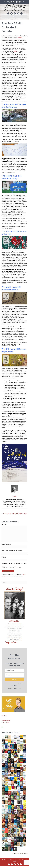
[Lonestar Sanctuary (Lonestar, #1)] (3, 825)
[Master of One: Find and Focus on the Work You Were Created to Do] (3, 779)
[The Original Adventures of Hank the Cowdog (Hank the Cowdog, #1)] (15, 756)
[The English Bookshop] (3, 783)
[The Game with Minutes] (12, 760)
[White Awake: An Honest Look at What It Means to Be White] (6, 811)
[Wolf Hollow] (6, 760)
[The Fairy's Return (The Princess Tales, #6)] (21, 826)
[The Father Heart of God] (9, 765)
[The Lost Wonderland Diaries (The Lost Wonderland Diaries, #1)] (15, 839)
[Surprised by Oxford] (3, 770)
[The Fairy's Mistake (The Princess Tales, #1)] (21, 835)
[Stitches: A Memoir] (12, 774)
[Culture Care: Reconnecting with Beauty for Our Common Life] (21, 802)
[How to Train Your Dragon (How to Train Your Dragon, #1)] (12, 816)
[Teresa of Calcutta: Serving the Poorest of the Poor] (21, 830)
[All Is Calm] (15, 821)
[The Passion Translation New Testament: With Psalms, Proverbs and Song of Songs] (15, 746)
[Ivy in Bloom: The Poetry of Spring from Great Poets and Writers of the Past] (3, 844)
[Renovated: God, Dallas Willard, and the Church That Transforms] (9, 755)
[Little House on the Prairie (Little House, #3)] (9, 825)
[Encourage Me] (6, 769)
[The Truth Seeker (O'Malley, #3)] (6, 821)
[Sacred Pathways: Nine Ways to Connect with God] (3, 788)
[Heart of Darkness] (21, 839)
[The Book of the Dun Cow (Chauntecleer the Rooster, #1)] (18, 793)
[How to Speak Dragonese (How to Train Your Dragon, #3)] (3, 816)
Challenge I (16, 51)
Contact (4, 718)
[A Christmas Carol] (18, 802)
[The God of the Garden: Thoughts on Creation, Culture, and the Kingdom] (3, 793)
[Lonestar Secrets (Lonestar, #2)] (24, 821)
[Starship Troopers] (24, 798)
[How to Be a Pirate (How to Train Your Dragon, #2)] (6, 816)
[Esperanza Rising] (9, 811)
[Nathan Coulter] (24, 788)
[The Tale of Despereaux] (24, 844)
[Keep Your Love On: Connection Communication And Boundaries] (3, 765)
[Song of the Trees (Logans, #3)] (18, 811)
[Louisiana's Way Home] (6, 802)
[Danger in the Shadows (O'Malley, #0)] (15, 816)
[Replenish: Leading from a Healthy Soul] (21, 742)
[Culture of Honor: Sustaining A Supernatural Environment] (12, 765)
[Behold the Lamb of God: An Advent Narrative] (12, 802)
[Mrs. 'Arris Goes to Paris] (9, 779)
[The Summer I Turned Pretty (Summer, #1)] (15, 760)
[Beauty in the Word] (18, 807)
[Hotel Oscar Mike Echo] (18, 760)
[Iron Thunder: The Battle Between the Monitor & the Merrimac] (21, 774)
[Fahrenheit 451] (24, 839)
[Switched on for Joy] (9, 746)
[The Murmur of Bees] (24, 807)
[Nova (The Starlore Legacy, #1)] (6, 765)
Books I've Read (10, 732)
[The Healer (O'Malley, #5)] (24, 816)
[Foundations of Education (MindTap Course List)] (24, 741)
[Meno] (18, 849)
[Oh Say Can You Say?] (9, 788)
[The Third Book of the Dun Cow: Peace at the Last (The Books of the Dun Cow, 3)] (18, 788)
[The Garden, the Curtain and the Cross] (12, 755)
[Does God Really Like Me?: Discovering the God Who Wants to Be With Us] (24, 751)
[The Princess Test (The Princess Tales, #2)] (24, 835)
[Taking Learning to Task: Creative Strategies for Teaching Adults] (12, 807)
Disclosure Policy (6, 720)
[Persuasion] (21, 770)
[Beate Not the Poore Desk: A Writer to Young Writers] (6, 793)
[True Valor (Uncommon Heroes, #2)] (24, 746)
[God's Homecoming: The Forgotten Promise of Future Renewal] (6, 737)
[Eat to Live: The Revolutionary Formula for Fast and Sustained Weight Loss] (24, 779)
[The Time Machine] (6, 774)
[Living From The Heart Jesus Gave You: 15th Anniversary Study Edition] (3, 760)
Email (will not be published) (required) (12, 550)
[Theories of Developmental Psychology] (15, 737)
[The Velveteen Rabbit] (18, 765)
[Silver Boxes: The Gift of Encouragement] (18, 774)
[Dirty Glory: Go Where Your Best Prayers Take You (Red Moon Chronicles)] (24, 760)
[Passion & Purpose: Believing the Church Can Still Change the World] (12, 746)
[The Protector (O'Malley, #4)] (3, 821)
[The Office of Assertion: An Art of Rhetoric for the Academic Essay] (15, 807)
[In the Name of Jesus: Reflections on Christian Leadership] (6, 807)
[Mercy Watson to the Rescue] (24, 825)
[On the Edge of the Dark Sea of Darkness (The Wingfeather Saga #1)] (18, 835)
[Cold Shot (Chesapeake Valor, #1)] (15, 751)
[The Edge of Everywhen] (6, 825)
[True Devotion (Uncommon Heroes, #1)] (3, 751)
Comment (4, 524)
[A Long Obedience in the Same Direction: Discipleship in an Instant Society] (6, 797)
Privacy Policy (5, 722)
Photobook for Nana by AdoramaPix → (17, 515)
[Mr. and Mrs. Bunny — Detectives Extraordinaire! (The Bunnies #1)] (15, 764)
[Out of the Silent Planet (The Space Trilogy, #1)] (3, 849)
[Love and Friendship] (12, 769)
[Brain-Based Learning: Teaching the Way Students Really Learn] (15, 741)
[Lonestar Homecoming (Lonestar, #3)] (21, 821)
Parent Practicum (14, 39)
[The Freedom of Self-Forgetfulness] (9, 849)
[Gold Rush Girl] (15, 835)
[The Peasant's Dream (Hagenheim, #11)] (9, 835)
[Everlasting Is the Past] (15, 793)
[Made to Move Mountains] (6, 844)
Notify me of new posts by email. (12, 567)
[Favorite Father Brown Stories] (21, 784)
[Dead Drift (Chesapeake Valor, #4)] (6, 751)
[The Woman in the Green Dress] (12, 830)
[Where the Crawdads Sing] (12, 783)
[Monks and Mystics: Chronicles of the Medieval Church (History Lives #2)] (3, 839)
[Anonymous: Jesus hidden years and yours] (21, 760)
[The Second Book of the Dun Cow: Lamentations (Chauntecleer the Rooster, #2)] (21, 788)
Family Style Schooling (11, 859)
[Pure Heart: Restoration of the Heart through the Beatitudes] (24, 774)
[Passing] (18, 816)
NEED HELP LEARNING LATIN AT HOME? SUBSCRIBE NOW (14, 2)
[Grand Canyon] (9, 774)
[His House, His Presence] (24, 755)
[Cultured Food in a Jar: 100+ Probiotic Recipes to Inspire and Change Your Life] (18, 778)
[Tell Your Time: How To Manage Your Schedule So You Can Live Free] (6, 788)
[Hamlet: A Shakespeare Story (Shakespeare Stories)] (15, 797)
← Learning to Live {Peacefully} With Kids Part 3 (14, 513)
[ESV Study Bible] (15, 802)
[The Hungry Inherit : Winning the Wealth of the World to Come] (15, 770)
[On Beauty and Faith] (24, 783)
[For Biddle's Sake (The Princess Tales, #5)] (15, 830)
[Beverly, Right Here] (3, 802)
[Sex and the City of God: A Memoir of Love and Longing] (24, 765)
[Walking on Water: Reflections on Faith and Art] (12, 779)
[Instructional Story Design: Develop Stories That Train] (12, 741)
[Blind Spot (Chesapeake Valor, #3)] (9, 751)
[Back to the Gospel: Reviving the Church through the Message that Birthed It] (21, 755)
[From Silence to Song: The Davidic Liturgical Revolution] (6, 746)
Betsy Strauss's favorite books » (19, 853)
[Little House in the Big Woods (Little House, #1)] (12, 825)
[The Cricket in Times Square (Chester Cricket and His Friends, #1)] (3, 742)
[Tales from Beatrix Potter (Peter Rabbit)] (21, 765)
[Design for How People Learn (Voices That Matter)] (9, 741)
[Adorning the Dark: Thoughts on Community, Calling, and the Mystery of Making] (18, 839)
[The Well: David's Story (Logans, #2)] (21, 811)
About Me (4, 716)
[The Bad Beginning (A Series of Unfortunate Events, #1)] (18, 844)
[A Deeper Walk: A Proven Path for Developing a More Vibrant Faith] (18, 751)
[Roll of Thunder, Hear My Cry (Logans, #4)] (12, 812)
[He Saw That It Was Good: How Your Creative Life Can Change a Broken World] (18, 783)
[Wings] (3, 774)
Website (4, 557)
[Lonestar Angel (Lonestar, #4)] (18, 821)
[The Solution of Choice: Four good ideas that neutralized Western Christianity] (6, 755)
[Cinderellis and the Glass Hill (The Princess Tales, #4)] (18, 830)
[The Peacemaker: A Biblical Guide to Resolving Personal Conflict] (3, 811)
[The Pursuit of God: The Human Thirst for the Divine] (12, 849)
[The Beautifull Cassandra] (18, 769)
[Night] (24, 737)
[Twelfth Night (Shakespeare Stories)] (18, 797)
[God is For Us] (3, 737)
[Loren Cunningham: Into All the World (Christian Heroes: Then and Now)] (24, 793)
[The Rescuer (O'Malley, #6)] (21, 816)
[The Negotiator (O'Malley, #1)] (12, 821)
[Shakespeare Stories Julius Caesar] (21, 797)
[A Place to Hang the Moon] (21, 746)
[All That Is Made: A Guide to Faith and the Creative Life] (9, 783)
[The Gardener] (24, 769)
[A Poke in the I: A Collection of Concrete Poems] (12, 787)
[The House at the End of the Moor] (12, 839)
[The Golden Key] (3, 797)
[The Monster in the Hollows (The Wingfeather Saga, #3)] (6, 849)
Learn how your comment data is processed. (14, 575)
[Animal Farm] (9, 839)
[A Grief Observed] (6, 741)
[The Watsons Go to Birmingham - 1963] (15, 812)
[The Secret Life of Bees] (15, 774)
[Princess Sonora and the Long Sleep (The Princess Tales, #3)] (3, 835)
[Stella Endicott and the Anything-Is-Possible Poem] (15, 825)
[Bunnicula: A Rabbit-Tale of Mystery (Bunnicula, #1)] (9, 769)
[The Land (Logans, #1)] (24, 811)
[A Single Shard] (9, 760)
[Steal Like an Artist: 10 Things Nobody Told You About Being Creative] (15, 783)
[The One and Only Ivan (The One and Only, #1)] (15, 844)
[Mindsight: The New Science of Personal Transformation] (12, 737)
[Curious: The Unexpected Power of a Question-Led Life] (24, 802)
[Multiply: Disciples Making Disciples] (21, 793)
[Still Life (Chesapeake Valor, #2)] (12, 751)
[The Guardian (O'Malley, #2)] (9, 821)
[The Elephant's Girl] (12, 835)
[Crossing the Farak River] (9, 830)
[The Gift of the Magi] (9, 802)
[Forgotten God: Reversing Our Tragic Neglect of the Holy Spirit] (9, 797)
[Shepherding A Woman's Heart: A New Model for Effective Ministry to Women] (9, 793)
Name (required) (6, 544)
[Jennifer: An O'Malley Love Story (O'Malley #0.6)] (9, 816)
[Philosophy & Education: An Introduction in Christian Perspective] (18, 741)
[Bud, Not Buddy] (21, 844)
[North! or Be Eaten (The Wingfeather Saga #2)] (18, 825)
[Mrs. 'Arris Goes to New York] (6, 778)
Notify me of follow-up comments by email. (15, 563)
